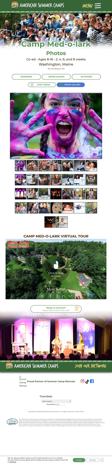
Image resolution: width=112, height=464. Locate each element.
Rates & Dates (56, 77)
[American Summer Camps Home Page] (37, 5)
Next (98, 126)
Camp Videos (43, 85)
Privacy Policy (79, 411)
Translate (62, 404)
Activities (86, 77)
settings (13, 462)
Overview (26, 77)
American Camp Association (64, 419)
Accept (79, 460)
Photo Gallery (72, 85)
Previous (11, 126)
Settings (92, 460)
